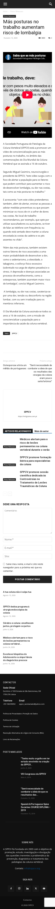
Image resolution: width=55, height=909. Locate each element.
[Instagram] (19, 888)
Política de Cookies (10, 720)
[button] (5, 4)
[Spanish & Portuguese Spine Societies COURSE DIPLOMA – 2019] (10, 808)
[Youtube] (44, 889)
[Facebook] (16, 45)
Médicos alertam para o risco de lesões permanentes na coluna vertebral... (18, 641)
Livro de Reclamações (11, 739)
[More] (44, 45)
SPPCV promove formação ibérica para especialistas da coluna (35, 461)
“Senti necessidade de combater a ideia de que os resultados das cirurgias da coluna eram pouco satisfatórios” (40, 373)
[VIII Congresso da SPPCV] (10, 777)
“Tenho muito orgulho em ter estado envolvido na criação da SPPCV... (35, 761)
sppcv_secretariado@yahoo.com (31, 704)
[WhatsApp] (37, 45)
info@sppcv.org (32, 868)
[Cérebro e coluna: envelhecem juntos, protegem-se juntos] (44, 627)
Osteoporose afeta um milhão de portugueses (15, 367)
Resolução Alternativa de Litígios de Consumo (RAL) (23, 733)
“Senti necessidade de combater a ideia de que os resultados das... (34, 791)
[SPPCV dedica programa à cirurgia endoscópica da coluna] (44, 610)
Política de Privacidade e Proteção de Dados (20, 713)
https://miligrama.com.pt (27, 416)
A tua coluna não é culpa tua (17, 592)
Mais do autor (42, 431)
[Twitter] (23, 45)
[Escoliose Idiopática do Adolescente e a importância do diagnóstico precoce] (44, 658)
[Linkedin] (27, 889)
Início (5, 11)
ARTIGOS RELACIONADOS (18, 431)
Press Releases (16, 11)
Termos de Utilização (11, 726)
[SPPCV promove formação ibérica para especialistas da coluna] (10, 461)
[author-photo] (27, 407)
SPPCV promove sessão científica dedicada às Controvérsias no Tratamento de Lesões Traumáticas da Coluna (34, 479)
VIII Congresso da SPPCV (33, 774)
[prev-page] (5, 494)
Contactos (27, 900)
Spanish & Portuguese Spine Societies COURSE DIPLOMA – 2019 (35, 807)
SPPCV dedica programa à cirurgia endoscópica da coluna (16, 609)
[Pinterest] (30, 45)
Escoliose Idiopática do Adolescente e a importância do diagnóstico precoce (17, 657)
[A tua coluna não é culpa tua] (44, 595)
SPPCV (14, 333)
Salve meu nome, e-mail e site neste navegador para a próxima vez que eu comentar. (23, 568)
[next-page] (10, 494)
